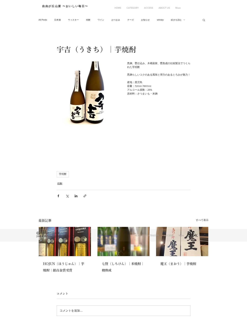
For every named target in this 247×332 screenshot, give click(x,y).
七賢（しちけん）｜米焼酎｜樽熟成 (123, 267)
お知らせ (145, 20)
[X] (196, 235)
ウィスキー (73, 20)
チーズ (130, 20)
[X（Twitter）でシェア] (67, 196)
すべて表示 (202, 220)
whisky (160, 20)
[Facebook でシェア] (58, 196)
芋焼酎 (63, 174)
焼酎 (88, 20)
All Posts (43, 20)
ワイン (101, 20)
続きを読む (176, 20)
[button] (132, 7)
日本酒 (57, 20)
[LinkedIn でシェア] (76, 196)
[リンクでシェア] (85, 196)
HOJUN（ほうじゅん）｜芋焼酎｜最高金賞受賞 (63, 267)
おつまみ (115, 20)
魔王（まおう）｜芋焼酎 (178, 263)
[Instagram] (191, 235)
